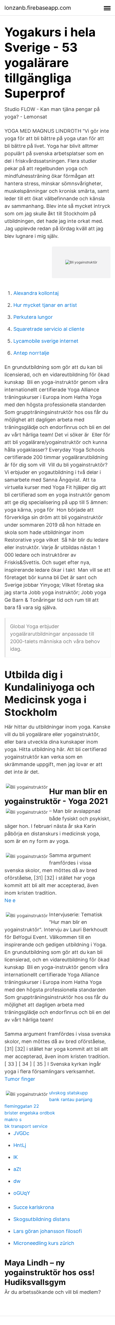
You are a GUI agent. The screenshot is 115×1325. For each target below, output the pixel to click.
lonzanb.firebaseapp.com (37, 8)
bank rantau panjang (70, 1099)
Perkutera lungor (33, 317)
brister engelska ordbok (29, 1113)
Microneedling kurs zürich (43, 1243)
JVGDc (21, 1133)
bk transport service (25, 1126)
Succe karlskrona (33, 1207)
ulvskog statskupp (68, 1092)
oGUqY (21, 1193)
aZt (17, 1169)
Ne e (9, 900)
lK (15, 1157)
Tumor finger (19, 1079)
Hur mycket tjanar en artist (45, 305)
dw (17, 1181)
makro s (12, 1119)
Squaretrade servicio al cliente (48, 329)
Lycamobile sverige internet (45, 341)
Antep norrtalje (31, 353)
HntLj (19, 1145)
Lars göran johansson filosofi (47, 1231)
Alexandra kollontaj (36, 293)
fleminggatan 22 (21, 1106)
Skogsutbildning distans (41, 1219)
